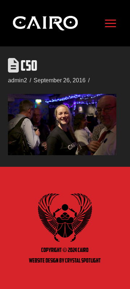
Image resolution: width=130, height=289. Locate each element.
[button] (110, 23)
